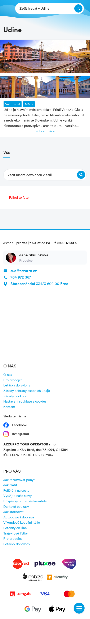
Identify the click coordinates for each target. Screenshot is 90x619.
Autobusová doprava (18, 517)
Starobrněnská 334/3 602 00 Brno (39, 283)
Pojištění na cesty (16, 490)
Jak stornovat (13, 512)
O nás (7, 374)
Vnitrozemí (12, 104)
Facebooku (20, 425)
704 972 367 (20, 277)
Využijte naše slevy (17, 496)
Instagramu (20, 434)
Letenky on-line (15, 528)
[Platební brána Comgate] (20, 595)
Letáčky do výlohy (16, 385)
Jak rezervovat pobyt (19, 480)
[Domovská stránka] (6, 8)
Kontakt (9, 407)
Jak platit (10, 485)
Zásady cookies (14, 396)
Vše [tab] (6, 152)
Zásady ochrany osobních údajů (26, 391)
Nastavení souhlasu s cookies (24, 401)
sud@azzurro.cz (23, 270)
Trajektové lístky (15, 533)
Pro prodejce (13, 380)
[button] (45, 174)
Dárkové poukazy (16, 506)
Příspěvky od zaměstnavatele (25, 501)
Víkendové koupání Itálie (21, 522)
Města (29, 104)
